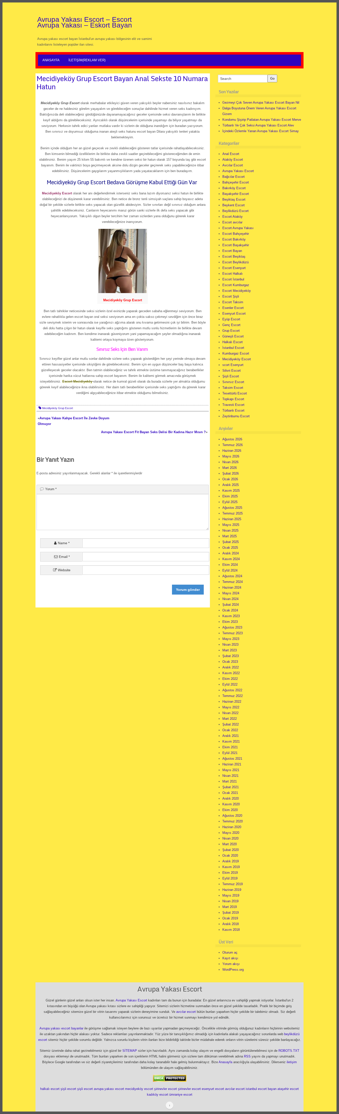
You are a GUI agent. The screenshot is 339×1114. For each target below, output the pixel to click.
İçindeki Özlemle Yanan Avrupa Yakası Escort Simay (260, 131)
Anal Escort (230, 154)
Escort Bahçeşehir (235, 234)
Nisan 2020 (230, 838)
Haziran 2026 (231, 450)
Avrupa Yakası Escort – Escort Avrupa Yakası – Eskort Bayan (84, 22)
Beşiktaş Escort (233, 199)
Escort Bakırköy (234, 239)
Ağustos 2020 (232, 815)
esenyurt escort (213, 1089)
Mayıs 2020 (230, 833)
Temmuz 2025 (232, 513)
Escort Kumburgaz (235, 285)
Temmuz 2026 (232, 445)
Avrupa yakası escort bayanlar (61, 1028)
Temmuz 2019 (232, 884)
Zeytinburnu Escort (236, 416)
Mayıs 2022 (230, 707)
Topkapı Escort (233, 399)
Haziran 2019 (231, 890)
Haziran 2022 (231, 701)
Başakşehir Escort (235, 194)
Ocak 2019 (230, 918)
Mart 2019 (229, 907)
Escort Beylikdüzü (235, 262)
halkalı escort (50, 1089)
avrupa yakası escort (109, 1089)
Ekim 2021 (230, 747)
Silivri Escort (231, 370)
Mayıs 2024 (230, 593)
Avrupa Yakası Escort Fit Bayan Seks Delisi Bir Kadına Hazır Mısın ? (153, 432)
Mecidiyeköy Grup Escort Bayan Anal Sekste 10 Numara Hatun (122, 82)
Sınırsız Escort (233, 382)
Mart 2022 (229, 719)
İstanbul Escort (233, 348)
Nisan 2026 (230, 462)
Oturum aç (229, 952)
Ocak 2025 (230, 547)
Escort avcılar (232, 222)
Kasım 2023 (231, 616)
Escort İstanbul (233, 279)
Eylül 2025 (229, 502)
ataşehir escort (288, 1089)
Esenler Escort (233, 308)
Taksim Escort (232, 388)
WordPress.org (233, 969)
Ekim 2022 (230, 679)
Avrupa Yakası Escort (238, 171)
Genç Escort (231, 325)
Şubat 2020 (230, 850)
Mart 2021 (229, 781)
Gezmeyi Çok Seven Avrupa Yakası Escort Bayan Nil (260, 102)
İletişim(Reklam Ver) (86, 60)
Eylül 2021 (229, 753)
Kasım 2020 (231, 804)
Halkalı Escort (232, 342)
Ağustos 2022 (232, 690)
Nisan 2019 (230, 901)
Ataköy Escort (232, 159)
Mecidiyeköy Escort (236, 359)
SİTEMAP (129, 1051)
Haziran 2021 (231, 764)
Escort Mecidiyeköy (236, 291)
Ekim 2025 (230, 496)
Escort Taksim (232, 302)
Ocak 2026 (230, 479)
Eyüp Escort (231, 319)
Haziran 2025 (231, 519)
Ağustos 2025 (232, 508)
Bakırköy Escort (234, 188)
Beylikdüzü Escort (235, 211)
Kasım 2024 (231, 559)
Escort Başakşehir (235, 245)
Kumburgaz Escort (235, 353)
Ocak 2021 (230, 793)
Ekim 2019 (230, 872)
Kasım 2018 (231, 930)
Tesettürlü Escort (234, 393)
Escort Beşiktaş (233, 256)
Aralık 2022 (230, 667)
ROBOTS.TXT (288, 1051)
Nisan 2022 (230, 713)
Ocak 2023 (230, 661)
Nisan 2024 (230, 599)
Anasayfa (51, 60)
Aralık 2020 (230, 798)
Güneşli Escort (233, 336)
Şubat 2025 (230, 542)
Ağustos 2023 (232, 627)
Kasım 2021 (231, 741)
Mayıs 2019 (230, 895)
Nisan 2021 (230, 776)
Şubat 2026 (230, 473)
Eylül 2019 (229, 878)
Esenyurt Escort (234, 313)
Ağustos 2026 (232, 439)
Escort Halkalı (232, 273)
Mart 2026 (229, 468)
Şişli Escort (230, 376)
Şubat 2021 (230, 787)
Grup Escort (231, 330)
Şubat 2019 (230, 912)
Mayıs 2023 (230, 639)
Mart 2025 (229, 536)
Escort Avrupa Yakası (238, 228)
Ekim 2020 (230, 810)
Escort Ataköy (232, 216)
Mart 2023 (229, 650)
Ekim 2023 (230, 622)
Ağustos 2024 (232, 576)
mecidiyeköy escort (139, 1089)
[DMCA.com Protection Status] (169, 1078)
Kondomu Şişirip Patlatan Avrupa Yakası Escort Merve (261, 119)
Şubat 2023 (230, 656)
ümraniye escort (180, 1094)
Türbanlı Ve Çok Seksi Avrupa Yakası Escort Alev (258, 125)
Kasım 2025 (231, 490)
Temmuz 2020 (232, 821)
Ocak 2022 (230, 730)
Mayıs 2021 (230, 770)
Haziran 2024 (231, 587)
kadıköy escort (157, 1094)
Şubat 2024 (230, 604)
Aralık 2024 (230, 553)
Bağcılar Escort (233, 177)
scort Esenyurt (232, 365)
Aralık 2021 (230, 736)
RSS (247, 1056)
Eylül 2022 (229, 684)
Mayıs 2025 (230, 525)
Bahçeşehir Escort (235, 182)
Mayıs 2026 (230, 456)
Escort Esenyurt (234, 268)
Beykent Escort (233, 205)
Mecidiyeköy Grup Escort (57, 408)
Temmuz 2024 (232, 582)
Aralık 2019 (230, 861)
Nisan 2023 (230, 644)
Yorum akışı (231, 964)
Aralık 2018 (230, 924)
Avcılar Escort (232, 165)
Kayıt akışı (230, 958)
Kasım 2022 (231, 673)
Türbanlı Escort (233, 410)
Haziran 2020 (231, 827)
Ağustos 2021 (232, 758)
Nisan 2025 (230, 530)
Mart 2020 (229, 844)
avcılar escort (186, 1012)
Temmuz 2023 (232, 633)
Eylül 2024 (229, 570)
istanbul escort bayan (261, 1089)
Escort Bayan (232, 251)
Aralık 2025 (230, 485)
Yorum (51, 489)
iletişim (292, 1062)
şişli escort (68, 1089)
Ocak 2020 (230, 855)
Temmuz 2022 (232, 696)
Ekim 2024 (230, 565)
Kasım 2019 (231, 867)
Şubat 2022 (230, 724)
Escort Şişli (230, 296)
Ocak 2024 (230, 610)
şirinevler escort (165, 1089)
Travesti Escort (233, 405)
